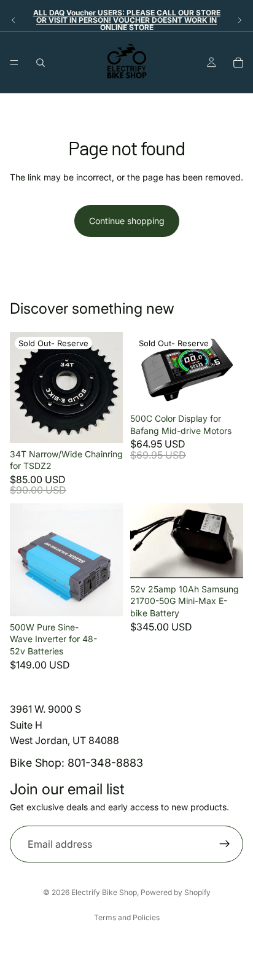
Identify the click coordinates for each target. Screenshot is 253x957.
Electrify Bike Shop (104, 892)
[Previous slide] (13, 20)
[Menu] (14, 62)
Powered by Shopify (176, 892)
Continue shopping (127, 220)
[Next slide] (239, 20)
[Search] (40, 62)
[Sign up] (225, 844)
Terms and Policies (127, 917)
